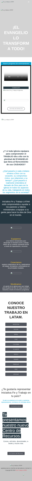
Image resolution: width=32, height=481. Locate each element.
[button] (16, 108)
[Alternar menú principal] (28, 2)
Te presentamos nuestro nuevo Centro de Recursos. (15, 425)
